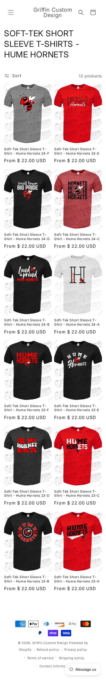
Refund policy (48, 649)
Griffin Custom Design (50, 643)
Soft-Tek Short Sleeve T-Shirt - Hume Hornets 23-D (27, 493)
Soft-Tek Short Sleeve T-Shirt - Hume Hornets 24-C (77, 237)
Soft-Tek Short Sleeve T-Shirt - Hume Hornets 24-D (27, 237)
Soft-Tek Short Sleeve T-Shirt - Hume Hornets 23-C (77, 493)
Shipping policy (72, 658)
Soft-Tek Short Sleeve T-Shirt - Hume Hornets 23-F (26, 408)
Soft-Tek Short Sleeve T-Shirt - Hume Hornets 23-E (76, 408)
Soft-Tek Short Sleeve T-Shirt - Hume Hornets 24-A (77, 322)
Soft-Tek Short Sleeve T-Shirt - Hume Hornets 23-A (76, 579)
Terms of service (40, 658)
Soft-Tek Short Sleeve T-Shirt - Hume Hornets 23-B (26, 579)
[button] (11, 12)
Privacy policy (75, 649)
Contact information (55, 666)
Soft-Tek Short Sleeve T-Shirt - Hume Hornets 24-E (76, 151)
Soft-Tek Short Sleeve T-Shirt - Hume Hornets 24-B (27, 322)
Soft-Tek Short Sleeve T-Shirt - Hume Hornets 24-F (26, 151)
